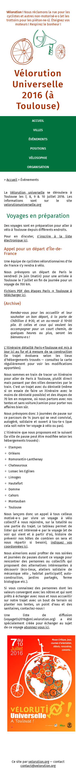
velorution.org (38, 762)
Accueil (38, 121)
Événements (38, 139)
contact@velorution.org (38, 766)
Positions (38, 148)
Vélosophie (38, 158)
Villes (38, 130)
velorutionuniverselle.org (22, 205)
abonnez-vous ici (36, 627)
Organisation (38, 167)
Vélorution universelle (27, 192)
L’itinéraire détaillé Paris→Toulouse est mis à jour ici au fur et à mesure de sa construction (38, 350)
